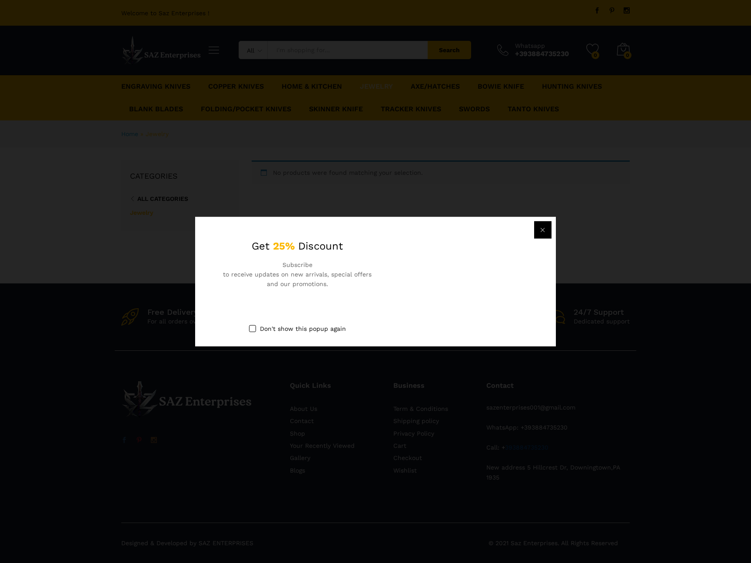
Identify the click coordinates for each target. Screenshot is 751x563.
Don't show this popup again (303, 328)
